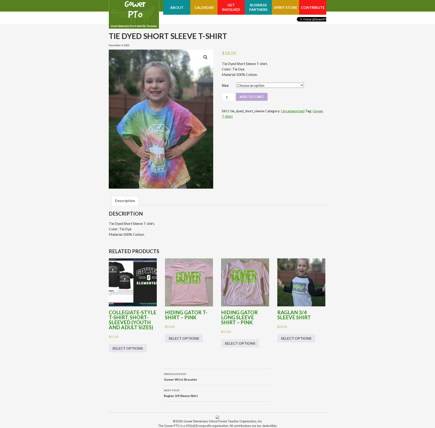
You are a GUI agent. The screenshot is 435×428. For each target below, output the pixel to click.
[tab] (125, 200)
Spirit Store (285, 7)
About (177, 7)
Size (225, 85)
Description (125, 200)
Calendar (204, 7)
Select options (127, 348)
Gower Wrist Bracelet (180, 376)
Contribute (313, 7)
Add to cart (251, 96)
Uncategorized (292, 111)
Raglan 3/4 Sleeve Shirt (181, 393)
